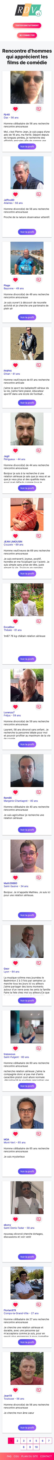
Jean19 (8, 1395)
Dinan (7, 373)
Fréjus (7, 715)
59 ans (17, 715)
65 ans (22, 1142)
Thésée (8, 629)
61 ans (16, 373)
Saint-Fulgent (11, 1057)
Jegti (6, 456)
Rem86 (8, 797)
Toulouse (9, 1398)
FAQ (9, 1456)
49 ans (20, 288)
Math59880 (10, 883)
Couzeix (8, 544)
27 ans (35, 1313)
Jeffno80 (9, 199)
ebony (7, 1224)
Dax (6, 117)
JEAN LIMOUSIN (13, 541)
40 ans (34, 800)
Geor (6, 968)
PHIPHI (8, 370)
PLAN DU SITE (29, 1456)
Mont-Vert (9, 1142)
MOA (6, 1139)
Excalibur (9, 626)
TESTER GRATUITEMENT (27, 25)
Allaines (8, 202)
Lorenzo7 (9, 712)
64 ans (15, 971)
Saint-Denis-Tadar (14, 1227)
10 (36, 1447)
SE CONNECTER (27, 35)
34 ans (24, 886)
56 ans (14, 117)
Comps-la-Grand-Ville (16, 1313)
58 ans (30, 1227)
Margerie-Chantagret (16, 800)
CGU (16, 1456)
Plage (7, 285)
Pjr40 (7, 114)
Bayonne (9, 288)
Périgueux (9, 459)
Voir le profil (27, 146)
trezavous (9, 1054)
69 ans (19, 544)
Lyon (6, 971)
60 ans (25, 1057)
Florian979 (10, 1310)
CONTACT (46, 1456)
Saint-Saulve (11, 886)
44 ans (21, 459)
